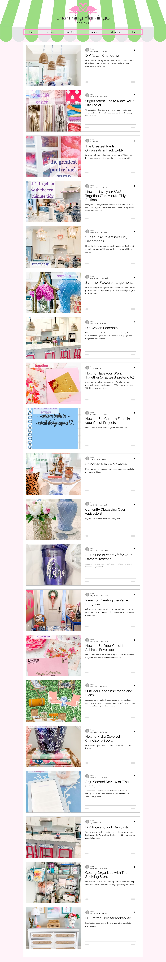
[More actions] (135, 49)
